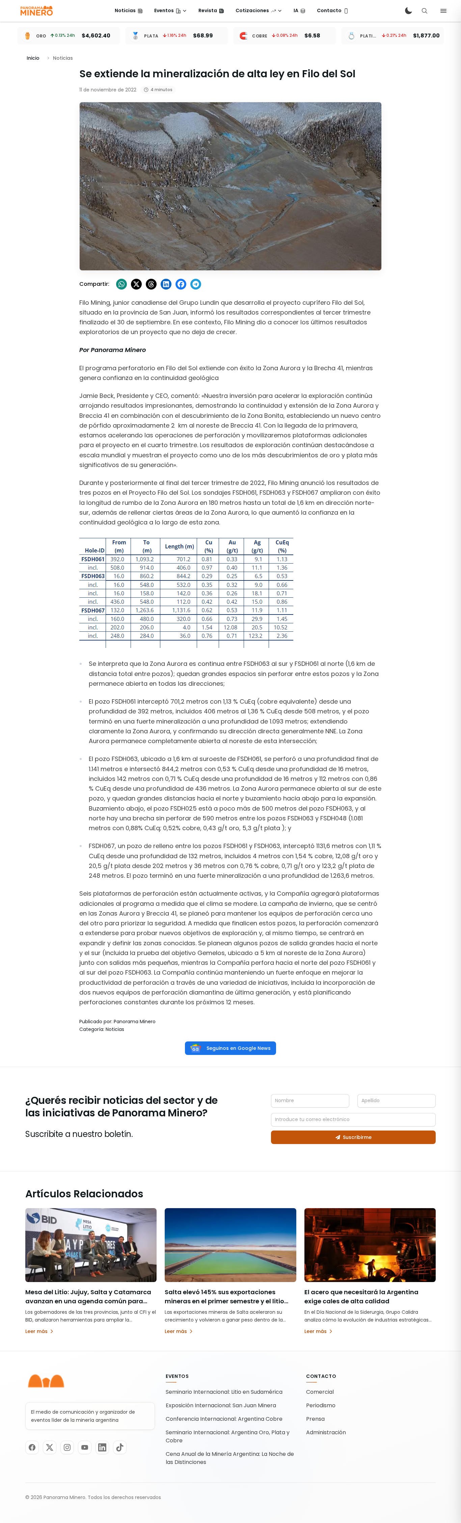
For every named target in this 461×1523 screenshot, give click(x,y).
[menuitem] (129, 11)
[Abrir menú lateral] (443, 11)
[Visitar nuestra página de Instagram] (67, 1447)
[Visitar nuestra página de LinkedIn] (102, 1447)
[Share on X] (136, 284)
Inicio (33, 58)
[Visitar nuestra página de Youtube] (84, 1447)
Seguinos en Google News (239, 1048)
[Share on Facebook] (180, 284)
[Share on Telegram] (195, 284)
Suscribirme (357, 1137)
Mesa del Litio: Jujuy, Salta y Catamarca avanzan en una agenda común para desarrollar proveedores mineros (88, 1301)
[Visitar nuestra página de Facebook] (32, 1447)
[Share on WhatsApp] (121, 284)
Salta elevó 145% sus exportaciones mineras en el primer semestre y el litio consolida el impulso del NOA (224, 1301)
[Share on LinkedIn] (166, 284)
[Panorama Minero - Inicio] (36, 11)
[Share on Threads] (151, 284)
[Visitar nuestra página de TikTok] (120, 1447)
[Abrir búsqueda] (424, 11)
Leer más (36, 1331)
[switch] (408, 11)
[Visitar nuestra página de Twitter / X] (49, 1447)
